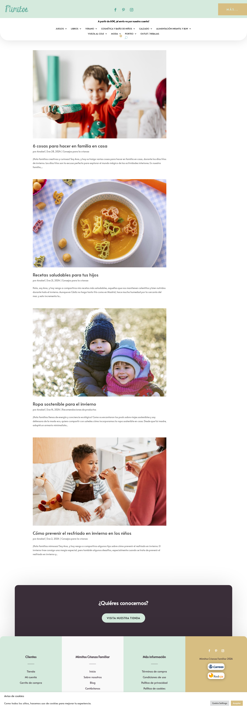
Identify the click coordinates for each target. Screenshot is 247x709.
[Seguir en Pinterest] (123, 9)
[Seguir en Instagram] (131, 9)
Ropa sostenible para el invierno (64, 404)
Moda (114, 33)
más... (233, 9)
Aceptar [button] (237, 703)
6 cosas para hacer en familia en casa (70, 146)
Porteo (129, 33)
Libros (74, 28)
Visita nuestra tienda (123, 618)
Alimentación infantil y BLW (172, 28)
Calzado (144, 28)
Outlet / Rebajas (149, 33)
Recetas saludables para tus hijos (65, 275)
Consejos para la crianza (76, 151)
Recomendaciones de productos (79, 409)
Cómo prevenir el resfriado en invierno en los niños (82, 533)
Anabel (41, 151)
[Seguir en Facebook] (115, 9)
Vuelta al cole (96, 33)
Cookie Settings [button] (219, 703)
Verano (89, 28)
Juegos (60, 28)
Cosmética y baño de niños (116, 28)
